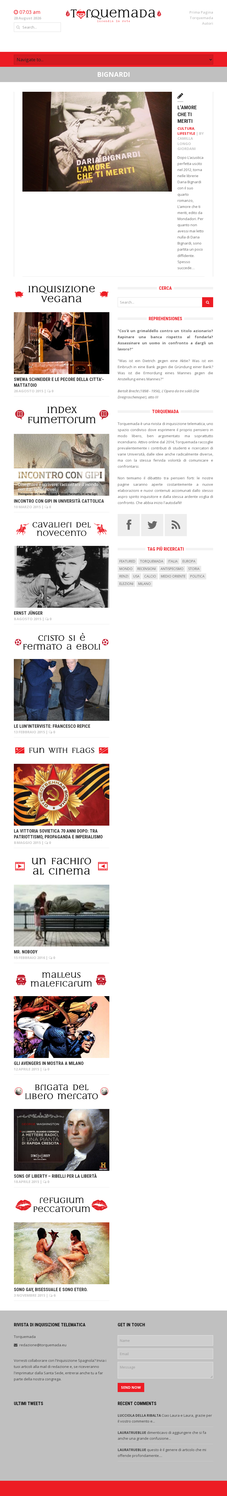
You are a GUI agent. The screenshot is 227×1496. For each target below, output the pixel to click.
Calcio (150, 576)
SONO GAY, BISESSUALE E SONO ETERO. (50, 1289)
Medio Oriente (173, 576)
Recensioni (146, 568)
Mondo (126, 568)
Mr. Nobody (25, 952)
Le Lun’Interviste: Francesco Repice (52, 726)
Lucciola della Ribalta (140, 1415)
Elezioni (126, 583)
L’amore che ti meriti (187, 114)
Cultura (185, 128)
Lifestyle (186, 133)
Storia (194, 568)
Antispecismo (172, 568)
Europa (188, 561)
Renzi (123, 576)
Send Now (131, 1387)
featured (127, 561)
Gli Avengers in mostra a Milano (49, 1063)
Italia (173, 561)
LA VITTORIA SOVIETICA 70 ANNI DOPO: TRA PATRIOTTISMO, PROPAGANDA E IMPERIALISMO (58, 833)
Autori (207, 23)
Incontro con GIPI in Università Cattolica (59, 501)
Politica (197, 576)
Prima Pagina (201, 12)
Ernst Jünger (28, 613)
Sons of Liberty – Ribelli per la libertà (55, 1176)
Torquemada (201, 17)
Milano (144, 583)
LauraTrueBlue (132, 1432)
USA (136, 576)
